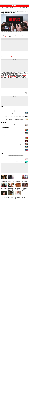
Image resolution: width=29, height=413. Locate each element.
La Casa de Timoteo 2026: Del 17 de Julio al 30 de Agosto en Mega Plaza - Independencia (14, 147)
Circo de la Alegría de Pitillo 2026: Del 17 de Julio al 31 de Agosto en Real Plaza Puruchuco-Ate (14, 150)
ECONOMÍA (10, 7)
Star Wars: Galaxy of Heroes (11, 56)
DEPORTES (20, 7)
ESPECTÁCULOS (23, 7)
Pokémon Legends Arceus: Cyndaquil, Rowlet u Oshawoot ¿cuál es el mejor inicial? (15, 113)
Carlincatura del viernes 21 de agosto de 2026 (19, 124)
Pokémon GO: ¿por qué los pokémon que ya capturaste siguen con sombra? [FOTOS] (14, 119)
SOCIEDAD (13, 7)
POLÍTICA (6, 7)
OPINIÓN (8, 7)
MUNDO (15, 7)
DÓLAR (26, 7)
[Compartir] (27, 33)
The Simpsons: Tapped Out (19, 56)
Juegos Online (20, 106)
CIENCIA (18, 7)
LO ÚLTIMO (3, 7)
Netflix (13, 72)
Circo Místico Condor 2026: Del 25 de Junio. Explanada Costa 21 (17, 144)
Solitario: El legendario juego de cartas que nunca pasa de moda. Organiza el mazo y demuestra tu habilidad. (12, 158)
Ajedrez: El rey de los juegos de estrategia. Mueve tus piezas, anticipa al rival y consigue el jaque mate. (13, 161)
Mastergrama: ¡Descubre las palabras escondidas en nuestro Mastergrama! (16, 155)
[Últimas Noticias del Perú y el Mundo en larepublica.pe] (14, 5)
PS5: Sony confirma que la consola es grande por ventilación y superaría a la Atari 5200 (14, 116)
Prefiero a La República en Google (14, 108)
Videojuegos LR (4, 33)
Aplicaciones (17, 106)
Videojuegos (7, 106)
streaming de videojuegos (12, 106)
